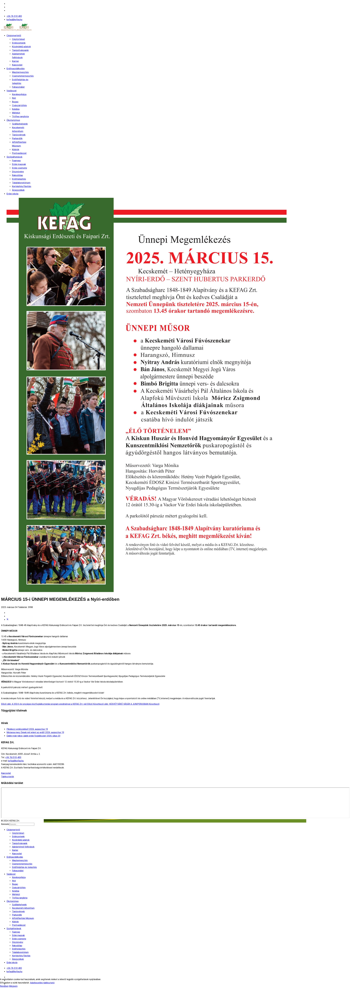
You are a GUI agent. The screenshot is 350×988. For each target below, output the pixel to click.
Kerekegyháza (19, 94)
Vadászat (12, 90)
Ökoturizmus (13, 120)
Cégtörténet (18, 39)
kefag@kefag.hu (14, 19)
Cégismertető (14, 35)
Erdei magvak (19, 164)
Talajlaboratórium (21, 182)
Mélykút (16, 112)
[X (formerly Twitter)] (7, 619)
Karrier (15, 61)
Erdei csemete (19, 168)
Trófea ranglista (20, 116)
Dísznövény (18, 171)
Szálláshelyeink (20, 123)
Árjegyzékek (18, 190)
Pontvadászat (19, 153)
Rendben (4, 986)
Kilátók (15, 149)
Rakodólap (17, 175)
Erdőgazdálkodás (16, 68)
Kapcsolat (17, 64)
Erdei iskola (12, 193)
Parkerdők (17, 138)
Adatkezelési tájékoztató (42, 982)
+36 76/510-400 (13, 757)
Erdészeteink (18, 42)
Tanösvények (18, 134)
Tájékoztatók (7, 776)
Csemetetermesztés (23, 76)
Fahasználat (18, 87)
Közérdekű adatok (21, 46)
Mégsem (13, 986)
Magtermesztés (20, 72)
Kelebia (15, 109)
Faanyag (16, 160)
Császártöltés (19, 105)
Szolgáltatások (14, 156)
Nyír (14, 98)
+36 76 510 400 (14, 16)
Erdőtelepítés (19, 179)
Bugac (15, 101)
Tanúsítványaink (20, 50)
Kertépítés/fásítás (21, 186)
